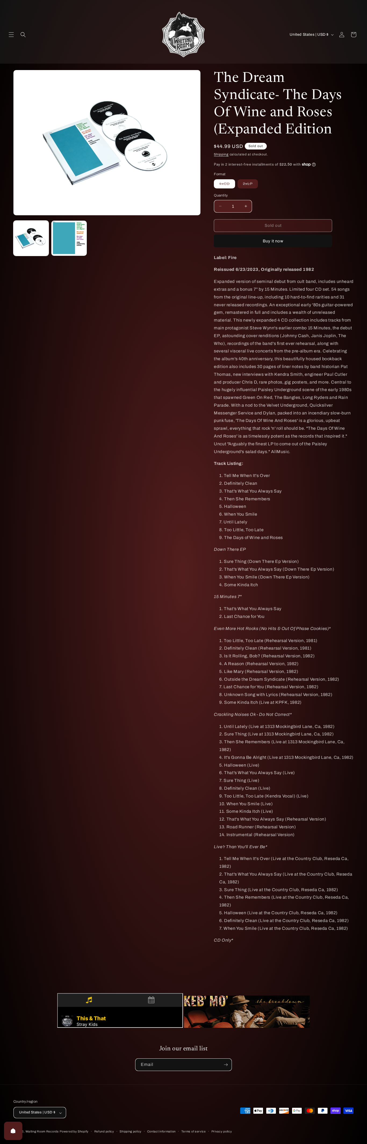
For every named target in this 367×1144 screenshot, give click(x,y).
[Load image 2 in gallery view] (69, 238)
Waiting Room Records (42, 1131)
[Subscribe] (226, 1064)
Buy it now (273, 241)
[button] (11, 35)
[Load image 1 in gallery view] (31, 238)
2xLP (250, 184)
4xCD (227, 184)
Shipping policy (131, 1131)
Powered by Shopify (74, 1131)
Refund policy (104, 1131)
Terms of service (193, 1131)
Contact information (161, 1131)
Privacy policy (221, 1131)
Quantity (221, 195)
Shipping (221, 154)
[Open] (13, 1131)
